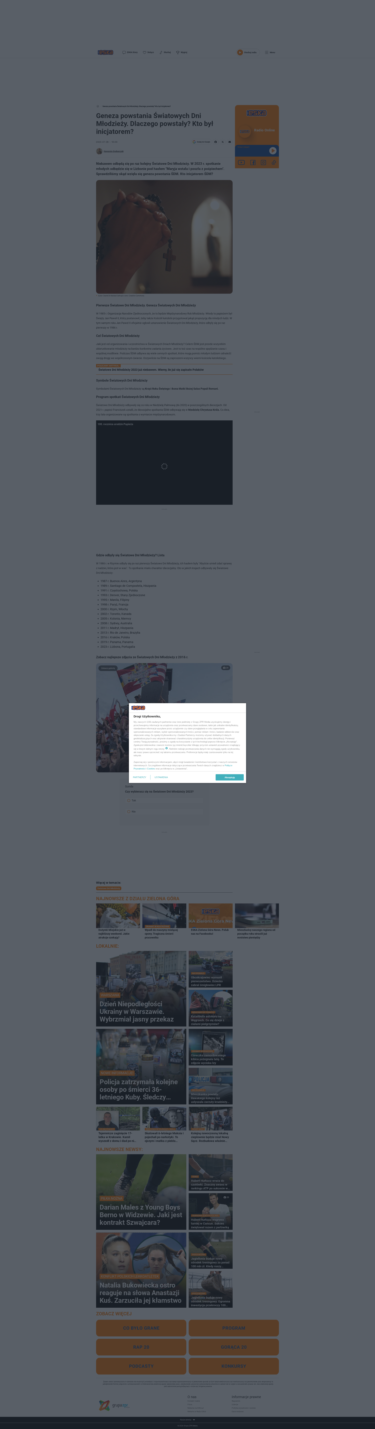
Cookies (151, 768)
